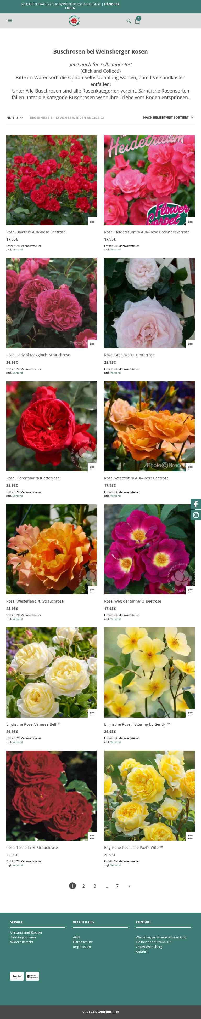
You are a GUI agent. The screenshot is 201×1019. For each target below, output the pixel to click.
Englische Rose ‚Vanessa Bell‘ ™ (33, 724)
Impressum (82, 946)
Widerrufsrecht (22, 942)
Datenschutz (83, 942)
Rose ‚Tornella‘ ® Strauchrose (32, 847)
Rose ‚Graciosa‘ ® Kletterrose (129, 354)
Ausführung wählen (92, 221)
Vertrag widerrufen (100, 1012)
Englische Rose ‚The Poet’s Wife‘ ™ (133, 847)
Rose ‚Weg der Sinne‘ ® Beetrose (132, 601)
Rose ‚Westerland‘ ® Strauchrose (35, 601)
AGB (76, 937)
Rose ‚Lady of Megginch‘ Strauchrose (38, 354)
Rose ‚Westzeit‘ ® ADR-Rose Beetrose (136, 478)
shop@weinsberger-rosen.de (76, 4)
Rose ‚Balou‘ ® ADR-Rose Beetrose (36, 232)
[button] (11, 20)
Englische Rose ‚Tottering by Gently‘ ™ (137, 724)
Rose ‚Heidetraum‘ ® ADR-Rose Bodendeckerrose (147, 232)
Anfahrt (142, 951)
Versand (18, 249)
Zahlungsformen (23, 937)
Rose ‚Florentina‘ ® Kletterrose (32, 478)
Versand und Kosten (26, 932)
